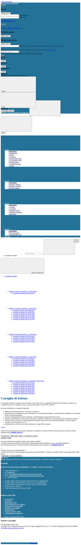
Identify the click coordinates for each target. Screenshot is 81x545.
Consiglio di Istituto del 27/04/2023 (24, 358)
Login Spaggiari (51, 50)
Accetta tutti (31, 436)
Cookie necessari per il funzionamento (13, 450)
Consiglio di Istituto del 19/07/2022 (24, 383)
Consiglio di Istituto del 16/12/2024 (24, 317)
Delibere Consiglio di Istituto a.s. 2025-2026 (23, 291)
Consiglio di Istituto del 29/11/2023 (24, 340)
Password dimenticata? (8, 21)
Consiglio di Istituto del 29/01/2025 (24, 314)
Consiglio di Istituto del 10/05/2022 (24, 384)
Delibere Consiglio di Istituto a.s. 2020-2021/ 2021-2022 (26, 381)
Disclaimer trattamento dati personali (12, 528)
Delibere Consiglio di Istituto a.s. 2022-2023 (23, 357)
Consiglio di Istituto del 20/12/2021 (24, 388)
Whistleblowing (10, 510)
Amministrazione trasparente (14, 513)
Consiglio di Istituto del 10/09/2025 (24, 293)
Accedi (4, 5)
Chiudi (3, 61)
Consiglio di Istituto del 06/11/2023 (24, 341)
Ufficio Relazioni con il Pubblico (15, 504)
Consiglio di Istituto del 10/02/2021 (24, 393)
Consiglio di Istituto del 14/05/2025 (24, 312)
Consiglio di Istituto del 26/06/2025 (24, 310)
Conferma (10, 111)
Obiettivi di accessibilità (12, 508)
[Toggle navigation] (16, 124)
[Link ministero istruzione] (9, 3)
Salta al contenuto (6, 1)
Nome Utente (23, 15)
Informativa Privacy (11, 503)
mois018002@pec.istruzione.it (26, 476)
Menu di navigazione (37, 272)
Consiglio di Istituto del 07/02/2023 (24, 364)
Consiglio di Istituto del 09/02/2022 (24, 386)
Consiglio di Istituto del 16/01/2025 (24, 315)
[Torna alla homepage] (40, 113)
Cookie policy (9, 499)
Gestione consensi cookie (13, 511)
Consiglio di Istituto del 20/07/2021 (24, 390)
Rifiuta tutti (17, 436)
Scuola (77, 241)
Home (77, 240)
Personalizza (5, 436)
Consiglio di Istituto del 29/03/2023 (24, 360)
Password (22, 17)
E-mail (21, 46)
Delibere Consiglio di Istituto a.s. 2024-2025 (23, 308)
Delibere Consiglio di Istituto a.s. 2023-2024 (23, 334)
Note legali (8, 501)
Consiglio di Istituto (11, 276)
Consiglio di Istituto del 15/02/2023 (24, 362)
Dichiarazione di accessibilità (14, 506)
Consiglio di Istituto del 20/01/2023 (24, 365)
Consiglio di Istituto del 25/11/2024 (24, 319)
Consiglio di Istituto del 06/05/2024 (24, 336)
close (3, 133)
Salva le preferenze (16, 456)
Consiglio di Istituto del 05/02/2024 (24, 338)
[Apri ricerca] (45, 108)
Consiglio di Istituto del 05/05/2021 (24, 391)
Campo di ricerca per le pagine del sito (13, 253)
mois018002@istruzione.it (25, 474)
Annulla (4, 111)
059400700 (11, 472)
